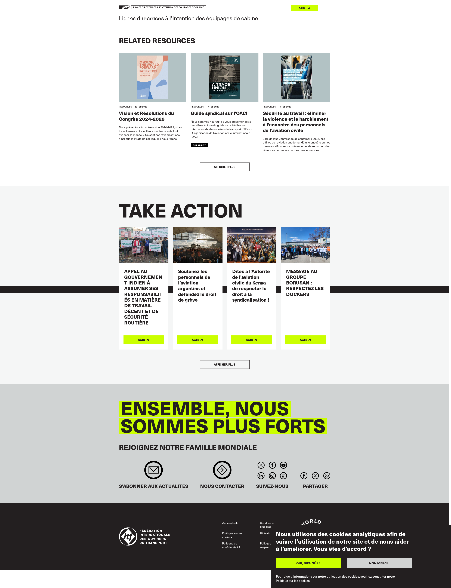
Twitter (261, 465)
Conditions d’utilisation (267, 525)
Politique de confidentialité (231, 545)
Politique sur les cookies (232, 535)
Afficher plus (224, 167)
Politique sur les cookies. (293, 580)
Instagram (272, 475)
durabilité (199, 145)
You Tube (283, 465)
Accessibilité (230, 523)
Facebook (272, 465)
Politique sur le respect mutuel (269, 545)
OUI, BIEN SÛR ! (308, 563)
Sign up (153, 472)
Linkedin (261, 475)
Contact (222, 472)
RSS (283, 475)
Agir (301, 8)
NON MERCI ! (379, 563)
